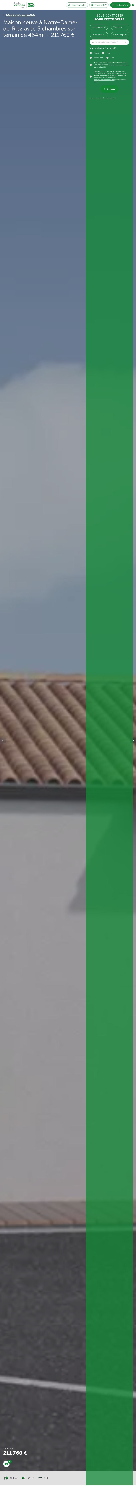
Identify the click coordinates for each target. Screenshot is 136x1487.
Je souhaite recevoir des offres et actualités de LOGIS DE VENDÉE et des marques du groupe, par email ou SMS (111, 65)
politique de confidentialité (104, 80)
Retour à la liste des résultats (20, 15)
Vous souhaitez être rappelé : (103, 48)
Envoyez (111, 89)
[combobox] (109, 42)
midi (108, 53)
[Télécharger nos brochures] (133, 5)
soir (112, 58)
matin (96, 53)
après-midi (98, 58)
